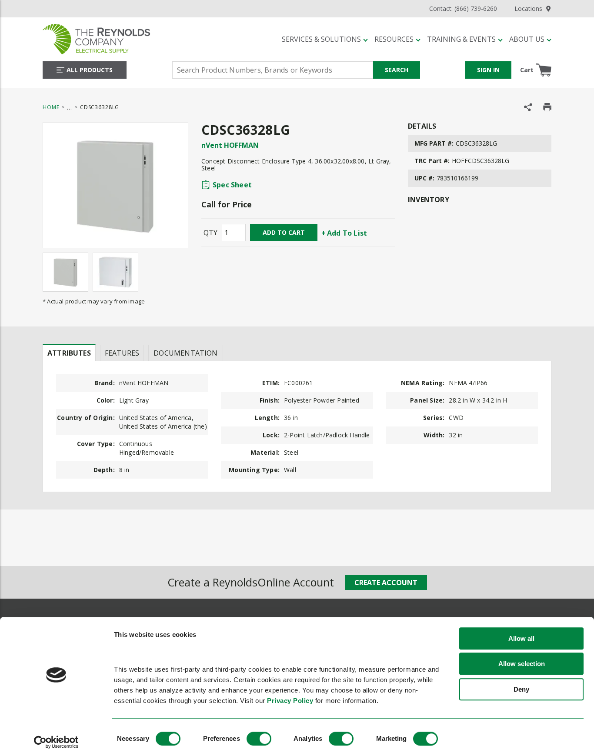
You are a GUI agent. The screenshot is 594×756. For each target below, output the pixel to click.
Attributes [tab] (69, 353)
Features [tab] (122, 353)
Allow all (521, 638)
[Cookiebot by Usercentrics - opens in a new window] (56, 742)
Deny (521, 689)
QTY (210, 232)
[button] (325, 39)
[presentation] (69, 352)
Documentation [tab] (185, 353)
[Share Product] (528, 107)
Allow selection (521, 664)
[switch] (259, 739)
